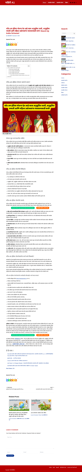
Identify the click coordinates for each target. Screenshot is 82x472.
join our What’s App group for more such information (23, 207)
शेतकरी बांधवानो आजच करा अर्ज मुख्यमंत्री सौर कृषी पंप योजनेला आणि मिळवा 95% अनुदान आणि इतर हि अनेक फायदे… (18, 414)
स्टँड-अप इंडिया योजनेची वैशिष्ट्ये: (14, 70)
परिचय (50, 467)
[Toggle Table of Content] (28, 66)
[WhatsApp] (76, 2)
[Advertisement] (41, 14)
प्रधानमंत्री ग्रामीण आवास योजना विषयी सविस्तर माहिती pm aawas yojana (22, 365)
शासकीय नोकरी (51, 2)
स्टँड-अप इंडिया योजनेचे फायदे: (14, 72)
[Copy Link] (13, 43)
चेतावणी (57, 467)
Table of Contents (12, 66)
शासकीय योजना (60, 2)
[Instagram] (74, 2)
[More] (16, 43)
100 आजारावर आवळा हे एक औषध (38, 412)
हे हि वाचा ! (10, 76)
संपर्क (54, 467)
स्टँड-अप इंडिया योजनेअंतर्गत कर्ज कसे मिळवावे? (16, 73)
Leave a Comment (12, 418)
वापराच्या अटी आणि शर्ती (72, 467)
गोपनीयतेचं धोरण (63, 467)
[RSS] (11, 43)
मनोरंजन (63, 82)
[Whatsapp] (9, 43)
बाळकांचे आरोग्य (64, 80)
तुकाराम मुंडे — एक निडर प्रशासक (14, 358)
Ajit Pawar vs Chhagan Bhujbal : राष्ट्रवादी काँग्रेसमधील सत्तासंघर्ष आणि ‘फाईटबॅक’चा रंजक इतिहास (28, 363)
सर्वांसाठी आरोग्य (64, 95)
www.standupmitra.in (21, 278)
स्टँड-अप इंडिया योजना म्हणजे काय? (14, 67)
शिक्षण (66, 2)
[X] (72, 2)
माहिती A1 (10, 2)
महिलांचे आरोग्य (64, 85)
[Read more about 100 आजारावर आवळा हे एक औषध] (41, 404)
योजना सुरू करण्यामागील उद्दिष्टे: (14, 69)
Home (44, 2)
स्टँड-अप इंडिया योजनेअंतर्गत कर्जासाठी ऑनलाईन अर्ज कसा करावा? (20, 75)
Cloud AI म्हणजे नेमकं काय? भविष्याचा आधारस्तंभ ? (17, 360)
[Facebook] (70, 2)
